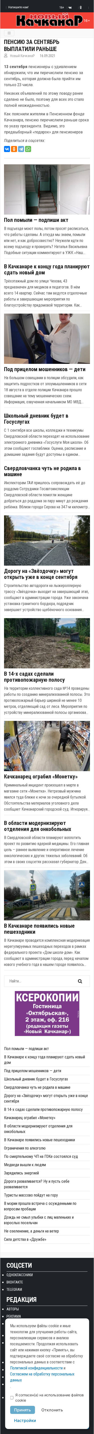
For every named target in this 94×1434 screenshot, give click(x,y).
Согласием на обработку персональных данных (42, 1377)
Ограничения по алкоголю (25, 1148)
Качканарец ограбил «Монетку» (41, 777)
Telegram (14, 1290)
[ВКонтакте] (7, 149)
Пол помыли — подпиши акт (36, 220)
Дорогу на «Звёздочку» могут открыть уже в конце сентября (40, 574)
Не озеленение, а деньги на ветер (31, 1231)
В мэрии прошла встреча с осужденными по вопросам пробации (40, 1206)
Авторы (13, 1309)
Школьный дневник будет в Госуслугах (36, 419)
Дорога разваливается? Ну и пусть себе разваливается (36, 1184)
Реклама (14, 1316)
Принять (22, 1409)
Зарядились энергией (21, 1173)
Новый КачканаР (22, 56)
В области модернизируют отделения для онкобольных (37, 826)
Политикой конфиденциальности (36, 1368)
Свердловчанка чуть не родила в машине (42, 471)
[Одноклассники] (14, 149)
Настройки (25, 1420)
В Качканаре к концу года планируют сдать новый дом (47, 270)
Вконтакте (15, 1282)
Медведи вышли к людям (25, 1164)
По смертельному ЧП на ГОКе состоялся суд (41, 1156)
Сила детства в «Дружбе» (25, 1239)
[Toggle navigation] (9, 33)
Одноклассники (20, 1275)
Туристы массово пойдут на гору (31, 1195)
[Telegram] (21, 149)
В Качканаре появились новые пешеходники (39, 929)
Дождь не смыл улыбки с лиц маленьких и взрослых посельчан (39, 1220)
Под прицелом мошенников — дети (44, 369)
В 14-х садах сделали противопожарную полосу (34, 677)
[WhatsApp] (28, 149)
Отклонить (52, 1409)
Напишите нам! (18, 7)
